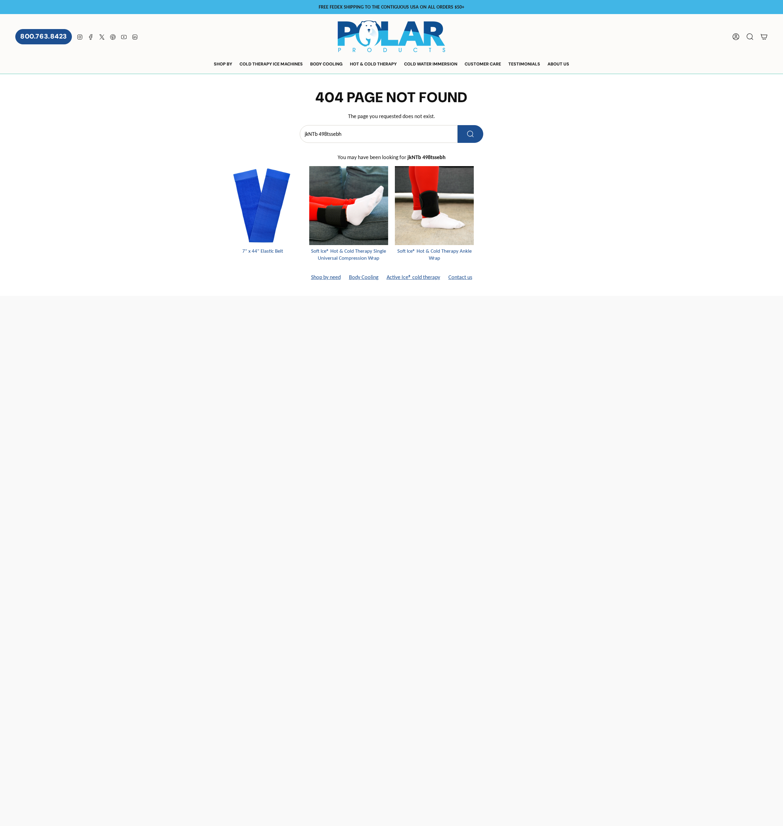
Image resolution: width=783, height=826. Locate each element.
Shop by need (326, 277)
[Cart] (764, 37)
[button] (223, 64)
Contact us (460, 277)
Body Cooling (363, 277)
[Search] (470, 134)
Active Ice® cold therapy (413, 277)
